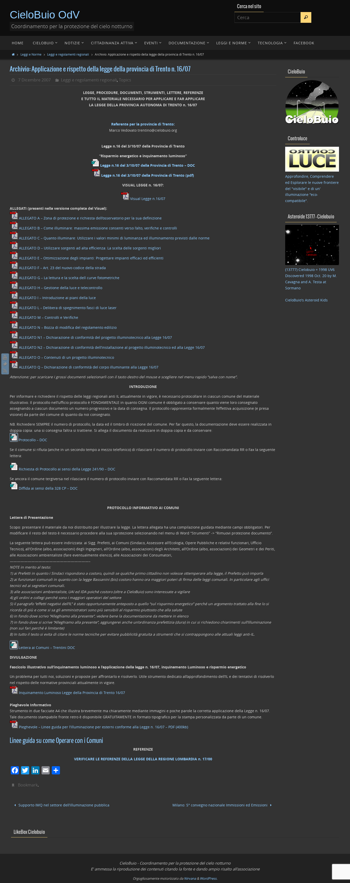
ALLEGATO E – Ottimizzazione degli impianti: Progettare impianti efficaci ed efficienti (91, 258)
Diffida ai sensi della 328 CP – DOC (48, 488)
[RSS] (5, 370)
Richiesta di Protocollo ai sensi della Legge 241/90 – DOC (67, 469)
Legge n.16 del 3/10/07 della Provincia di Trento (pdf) (147, 175)
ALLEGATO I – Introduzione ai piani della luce (57, 297)
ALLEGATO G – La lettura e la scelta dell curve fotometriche (69, 277)
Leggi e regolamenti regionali (68, 54)
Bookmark (28, 785)
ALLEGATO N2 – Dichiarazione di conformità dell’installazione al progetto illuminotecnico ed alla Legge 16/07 (112, 347)
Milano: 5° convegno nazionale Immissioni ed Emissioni (220, 805)
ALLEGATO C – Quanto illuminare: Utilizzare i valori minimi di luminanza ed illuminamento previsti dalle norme (114, 238)
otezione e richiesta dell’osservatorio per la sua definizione (111, 218)
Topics (125, 80)
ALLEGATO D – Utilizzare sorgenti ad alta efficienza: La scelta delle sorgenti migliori (90, 248)
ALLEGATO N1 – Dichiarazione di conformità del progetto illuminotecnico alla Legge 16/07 (95, 337)
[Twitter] (5, 364)
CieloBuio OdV (45, 14)
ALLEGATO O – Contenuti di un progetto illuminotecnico (66, 357)
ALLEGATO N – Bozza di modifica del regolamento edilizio (68, 327)
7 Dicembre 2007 (34, 80)
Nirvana (190, 878)
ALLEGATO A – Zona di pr (40, 218)
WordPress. (208, 878)
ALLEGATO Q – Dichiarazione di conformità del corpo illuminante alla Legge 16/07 (88, 367)
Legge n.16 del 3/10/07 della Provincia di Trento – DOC (147, 165)
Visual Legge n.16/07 (147, 198)
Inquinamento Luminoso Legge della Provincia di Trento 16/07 (72, 692)
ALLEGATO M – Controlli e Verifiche (48, 317)
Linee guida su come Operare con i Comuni (56, 741)
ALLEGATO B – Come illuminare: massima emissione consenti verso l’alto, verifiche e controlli (98, 228)
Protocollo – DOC (33, 439)
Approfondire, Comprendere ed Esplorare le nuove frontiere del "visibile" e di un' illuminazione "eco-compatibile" (312, 188)
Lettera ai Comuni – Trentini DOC (47, 647)
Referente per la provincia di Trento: (143, 124)
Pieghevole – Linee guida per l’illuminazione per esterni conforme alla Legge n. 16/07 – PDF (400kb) (103, 726)
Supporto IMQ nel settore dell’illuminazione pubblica (63, 805)
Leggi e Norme (31, 54)
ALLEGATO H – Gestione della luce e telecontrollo (60, 287)
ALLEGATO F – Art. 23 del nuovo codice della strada (62, 267)
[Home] (13, 54)
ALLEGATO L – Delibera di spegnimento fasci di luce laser (68, 307)
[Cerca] (306, 17)
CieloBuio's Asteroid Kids (306, 300)
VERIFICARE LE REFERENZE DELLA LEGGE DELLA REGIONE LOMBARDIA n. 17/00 (143, 758)
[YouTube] (5, 357)
